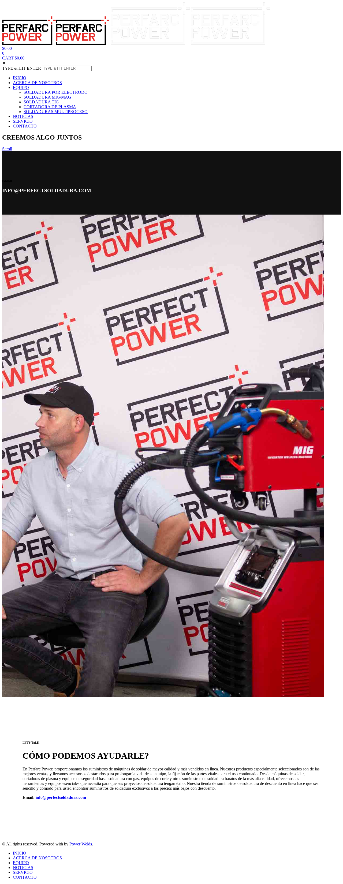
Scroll (7, 149)
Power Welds (80, 844)
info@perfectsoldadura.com (61, 797)
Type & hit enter (21, 68)
